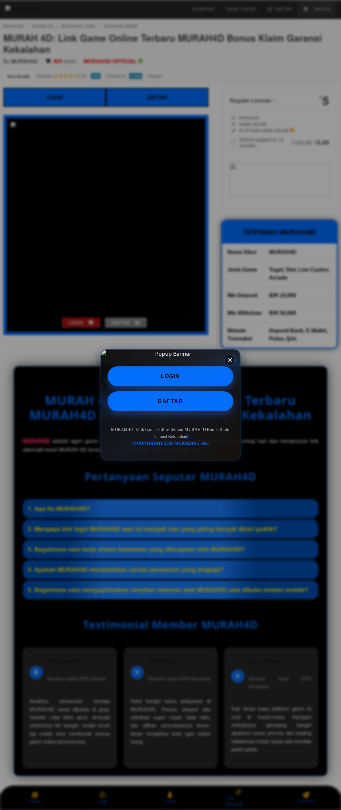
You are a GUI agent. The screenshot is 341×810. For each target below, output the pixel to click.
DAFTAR (170, 401)
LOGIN (170, 376)
